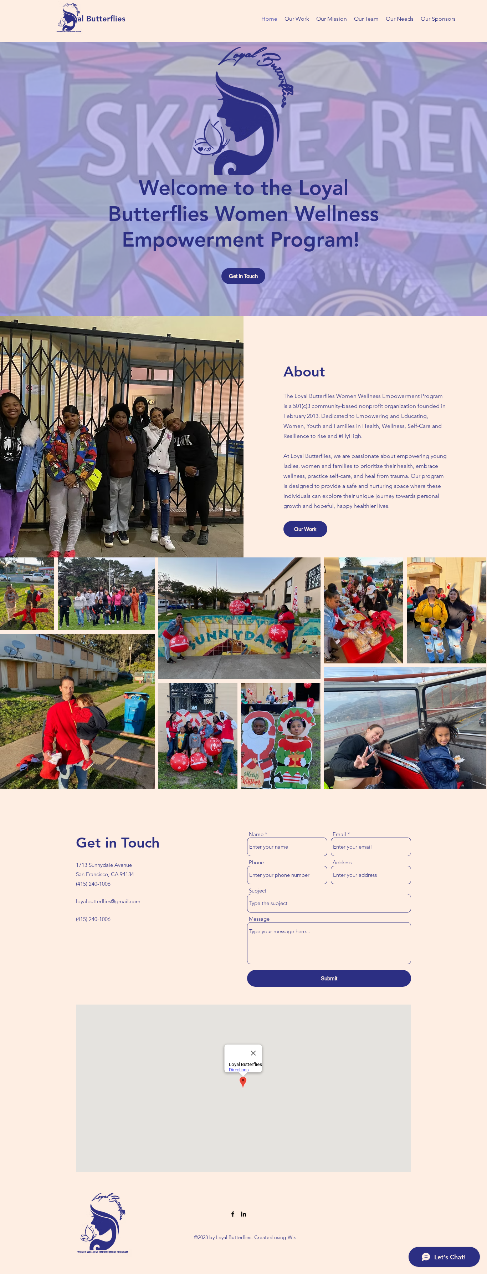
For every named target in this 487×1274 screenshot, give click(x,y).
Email (339, 834)
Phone (256, 862)
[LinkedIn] (243, 1214)
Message (259, 918)
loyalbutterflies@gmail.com (108, 901)
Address (342, 862)
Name (256, 834)
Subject (257, 890)
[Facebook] (232, 1214)
